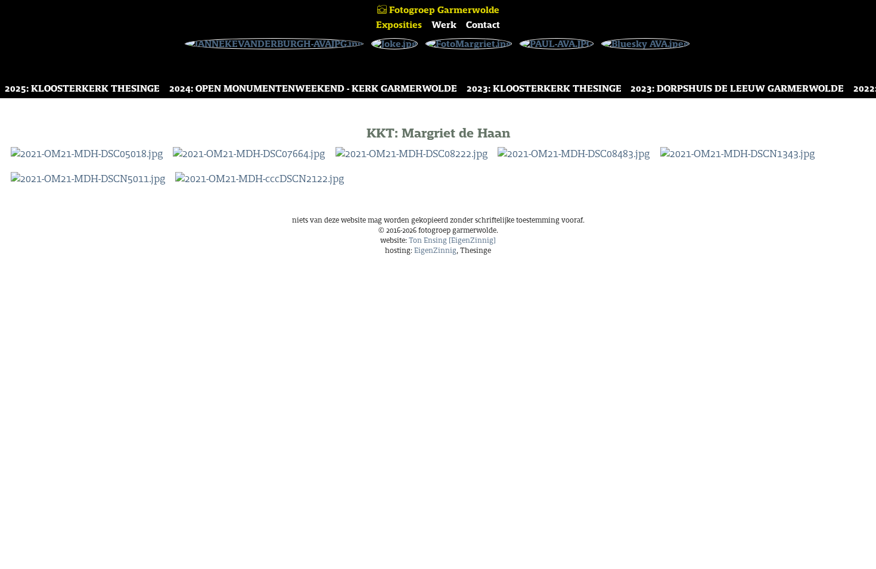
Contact (483, 25)
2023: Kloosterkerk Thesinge (544, 88)
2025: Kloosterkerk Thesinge (82, 88)
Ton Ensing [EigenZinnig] (452, 240)
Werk (443, 25)
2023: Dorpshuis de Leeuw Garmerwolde (737, 88)
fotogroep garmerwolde (443, 10)
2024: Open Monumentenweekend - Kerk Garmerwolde (313, 88)
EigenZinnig (435, 250)
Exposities (399, 25)
